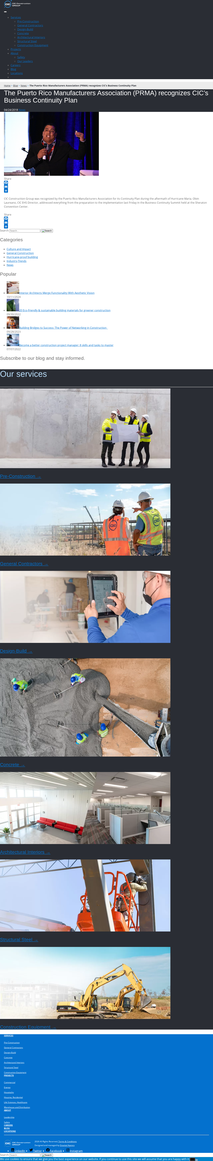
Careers (15, 65)
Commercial (9, 1082)
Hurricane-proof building (22, 257)
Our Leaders (25, 61)
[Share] (106, 191)
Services (16, 17)
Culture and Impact (19, 249)
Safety (21, 57)
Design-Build (25, 29)
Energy (7, 1087)
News (22, 110)
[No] (196, 1160)
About (14, 53)
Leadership (9, 1117)
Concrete (23, 33)
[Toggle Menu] (5, 11)
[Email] (106, 187)
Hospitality (9, 1092)
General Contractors (30, 25)
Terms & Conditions (67, 1141)
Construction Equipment (32, 45)
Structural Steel (27, 41)
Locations (17, 73)
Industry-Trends (16, 261)
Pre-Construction (28, 21)
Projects (16, 49)
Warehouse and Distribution (17, 1107)
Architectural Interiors (31, 37)
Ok (192, 1159)
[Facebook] (106, 183)
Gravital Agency (67, 1145)
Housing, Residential (13, 1097)
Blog (13, 69)
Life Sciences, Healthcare (15, 1102)
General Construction (20, 253)
